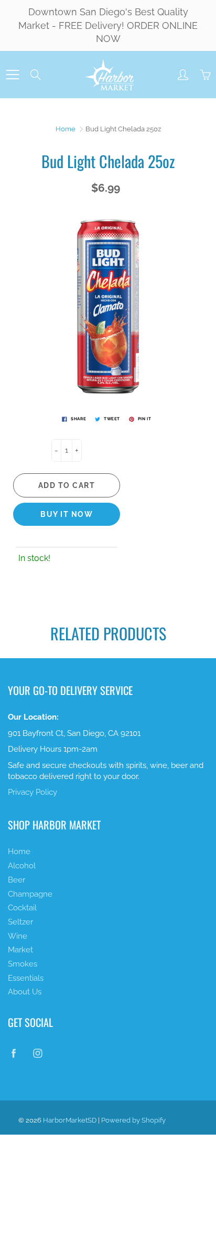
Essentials (26, 977)
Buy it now (66, 514)
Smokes (22, 963)
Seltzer (20, 921)
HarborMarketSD (69, 1120)
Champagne (30, 893)
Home (65, 129)
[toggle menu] (12, 74)
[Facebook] (13, 1053)
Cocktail (22, 907)
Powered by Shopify (133, 1120)
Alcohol (22, 865)
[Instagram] (37, 1053)
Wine (17, 935)
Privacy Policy (32, 791)
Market (20, 949)
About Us (24, 991)
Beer (16, 879)
